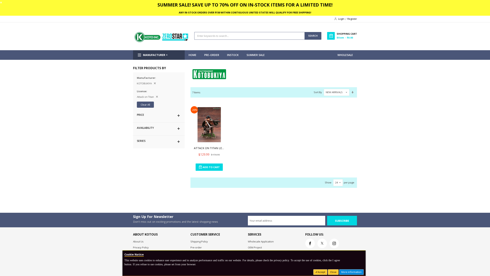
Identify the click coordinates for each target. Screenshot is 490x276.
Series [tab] (141, 140)
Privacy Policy (141, 247)
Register (352, 19)
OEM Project (255, 247)
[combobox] (249, 35)
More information (351, 272)
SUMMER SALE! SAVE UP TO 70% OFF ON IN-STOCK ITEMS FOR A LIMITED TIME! (245, 5)
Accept (321, 272)
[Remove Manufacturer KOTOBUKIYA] (154, 83)
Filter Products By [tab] (149, 68)
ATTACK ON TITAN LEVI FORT (209, 148)
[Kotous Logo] (161, 41)
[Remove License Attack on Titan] (156, 97)
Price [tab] (140, 114)
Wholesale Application (261, 241)
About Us (138, 241)
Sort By (318, 92)
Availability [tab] (145, 127)
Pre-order (196, 247)
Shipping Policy (199, 241)
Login (341, 19)
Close (333, 272)
